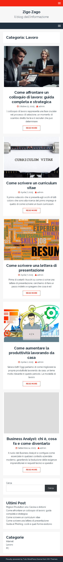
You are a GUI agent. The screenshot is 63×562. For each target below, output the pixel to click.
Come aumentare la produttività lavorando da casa (31, 353)
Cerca (9, 483)
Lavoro (9, 544)
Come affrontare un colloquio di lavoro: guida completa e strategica (31, 97)
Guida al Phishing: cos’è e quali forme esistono (29, 524)
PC (7, 548)
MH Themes (52, 559)
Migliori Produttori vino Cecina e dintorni (26, 507)
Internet (9, 541)
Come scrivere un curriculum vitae (23, 517)
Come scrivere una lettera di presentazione (27, 520)
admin (42, 106)
